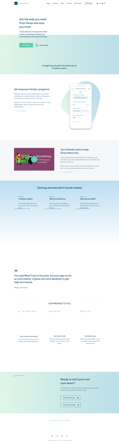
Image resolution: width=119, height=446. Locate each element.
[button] (26, 45)
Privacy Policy (53, 420)
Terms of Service (65, 420)
